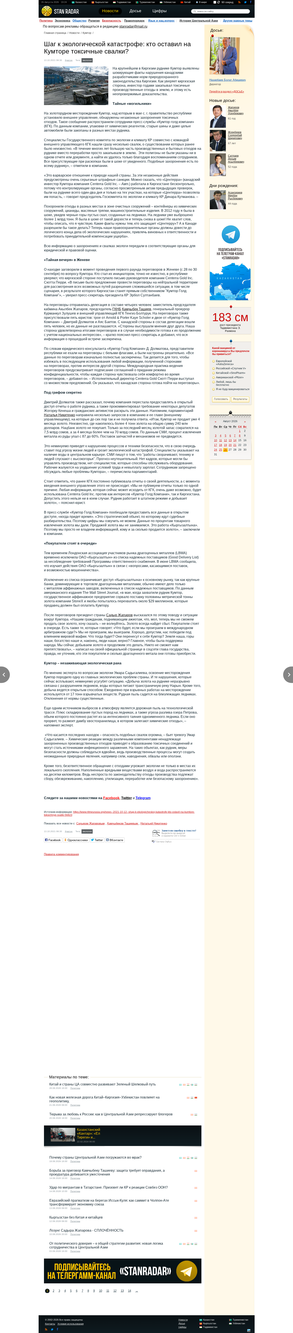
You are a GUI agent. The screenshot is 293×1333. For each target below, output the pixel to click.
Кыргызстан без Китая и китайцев (76, 1217)
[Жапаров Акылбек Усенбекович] (218, 126)
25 (220, 449)
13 (122, 1290)
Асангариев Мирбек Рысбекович (235, 195)
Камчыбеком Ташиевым (123, 823)
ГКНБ (116, 309)
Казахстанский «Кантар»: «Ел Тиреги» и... (88, 1133)
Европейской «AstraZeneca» (225, 363)
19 (225, 445)
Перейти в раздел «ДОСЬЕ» (226, 91)
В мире (203, 2)
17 (215, 445)
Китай (187, 2)
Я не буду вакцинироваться (232, 389)
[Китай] (196, 1098)
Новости (74, 32)
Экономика (62, 20)
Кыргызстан (101, 2)
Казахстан (81, 2)
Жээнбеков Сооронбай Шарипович (235, 135)
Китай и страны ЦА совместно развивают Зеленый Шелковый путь (102, 1084)
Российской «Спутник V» (231, 368)
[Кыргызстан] (96, 60)
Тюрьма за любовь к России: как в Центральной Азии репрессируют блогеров (111, 1114)
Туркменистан (147, 2)
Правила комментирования (61, 854)
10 (100, 1290)
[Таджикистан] (188, 1085)
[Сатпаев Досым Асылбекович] (218, 175)
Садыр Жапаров (119, 615)
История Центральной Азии (199, 20)
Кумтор (87, 32)
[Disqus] (122, 911)
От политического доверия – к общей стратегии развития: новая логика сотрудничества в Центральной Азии (106, 1245)
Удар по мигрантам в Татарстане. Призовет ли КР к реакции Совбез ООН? (108, 1187)
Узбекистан (169, 2)
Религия (94, 20)
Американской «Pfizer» (230, 377)
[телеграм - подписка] (230, 299)
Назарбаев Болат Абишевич (227, 80)
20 (230, 445)
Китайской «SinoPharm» (230, 372)
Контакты (50, 1324)
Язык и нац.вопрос (161, 20)
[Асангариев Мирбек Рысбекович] (218, 208)
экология (87, 60)
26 (225, 449)
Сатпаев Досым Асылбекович (236, 158)
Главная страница (55, 32)
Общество (79, 20)
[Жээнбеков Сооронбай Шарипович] (218, 150)
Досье (181, 1323)
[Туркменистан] (192, 1085)
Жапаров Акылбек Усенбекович (235, 110)
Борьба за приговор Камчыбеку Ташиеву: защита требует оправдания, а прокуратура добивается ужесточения (107, 1172)
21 (234, 445)
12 (114, 1290)
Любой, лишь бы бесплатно (226, 383)
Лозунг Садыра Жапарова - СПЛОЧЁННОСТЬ (86, 1230)
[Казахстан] (180, 1085)
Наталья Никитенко (59, 415)
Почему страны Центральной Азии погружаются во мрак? (95, 1157)
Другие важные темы (237, 20)
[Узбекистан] (196, 1085)
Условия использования (70, 1324)
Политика (46, 20)
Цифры (182, 1327)
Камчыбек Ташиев (136, 309)
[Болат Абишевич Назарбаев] (224, 55)
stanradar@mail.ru (133, 26)
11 (107, 1290)
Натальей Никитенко (153, 823)
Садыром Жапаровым (90, 823)
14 (129, 1290)
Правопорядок (134, 20)
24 (215, 449)
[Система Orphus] (175, 843)
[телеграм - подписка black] (122, 1282)
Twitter (126, 798)
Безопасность (111, 20)
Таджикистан (124, 2)
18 (220, 445)
